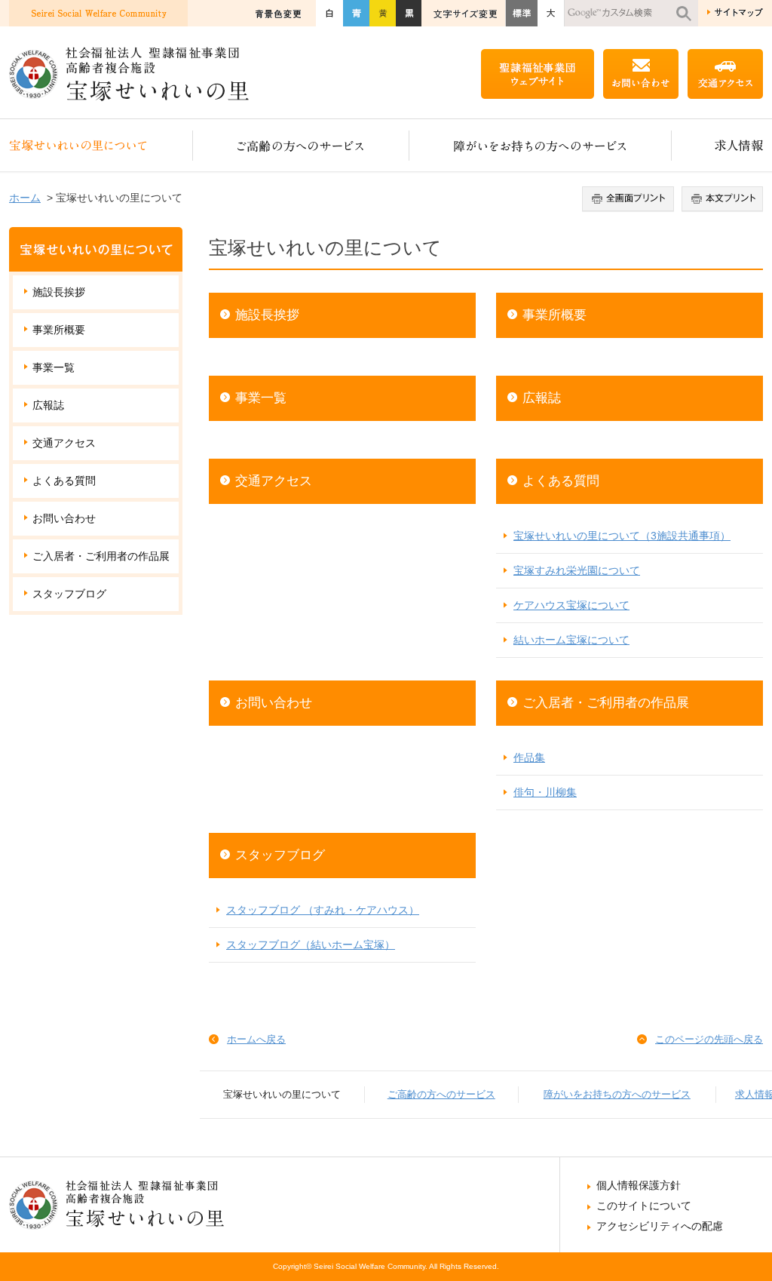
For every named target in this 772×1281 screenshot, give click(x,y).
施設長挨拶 (267, 315)
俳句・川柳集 (545, 792)
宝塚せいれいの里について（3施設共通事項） (622, 536)
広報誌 (541, 398)
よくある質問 (560, 481)
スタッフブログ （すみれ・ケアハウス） (322, 910)
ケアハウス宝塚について (571, 605)
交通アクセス (273, 481)
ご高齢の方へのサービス (301, 145)
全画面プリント (630, 199)
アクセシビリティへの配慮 (659, 1226)
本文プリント (720, 199)
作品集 (529, 757)
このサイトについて (643, 1206)
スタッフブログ (280, 855)
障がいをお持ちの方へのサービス (540, 145)
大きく (551, 13)
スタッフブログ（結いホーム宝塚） (310, 944)
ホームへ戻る (256, 1039)
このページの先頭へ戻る (709, 1039)
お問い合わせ (273, 703)
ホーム (25, 198)
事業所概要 (554, 315)
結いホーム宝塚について (571, 640)
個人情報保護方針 (638, 1185)
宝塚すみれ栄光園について (576, 570)
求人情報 (717, 145)
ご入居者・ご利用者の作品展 (605, 703)
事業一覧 (260, 398)
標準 (521, 13)
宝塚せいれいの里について (101, 145)
